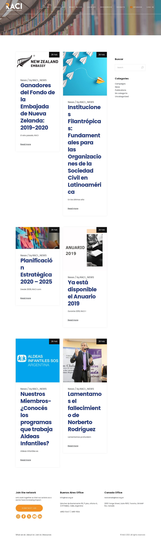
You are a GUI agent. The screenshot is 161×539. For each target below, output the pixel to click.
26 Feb (102, 341)
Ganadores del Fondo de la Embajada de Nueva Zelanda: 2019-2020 (37, 106)
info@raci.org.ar (66, 497)
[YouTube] (34, 516)
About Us (30, 535)
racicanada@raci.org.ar (114, 497)
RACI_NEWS (38, 80)
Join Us (38, 535)
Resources (47, 535)
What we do (21, 535)
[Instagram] (18, 516)
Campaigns (120, 83)
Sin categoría (121, 93)
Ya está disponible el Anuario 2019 (82, 293)
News (23, 80)
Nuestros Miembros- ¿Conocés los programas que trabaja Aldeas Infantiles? (36, 418)
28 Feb (54, 54)
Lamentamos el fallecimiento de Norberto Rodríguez (85, 411)
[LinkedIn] (40, 516)
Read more (25, 144)
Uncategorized (122, 96)
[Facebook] (23, 516)
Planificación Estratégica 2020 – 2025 (36, 271)
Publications (120, 90)
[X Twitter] (29, 516)
